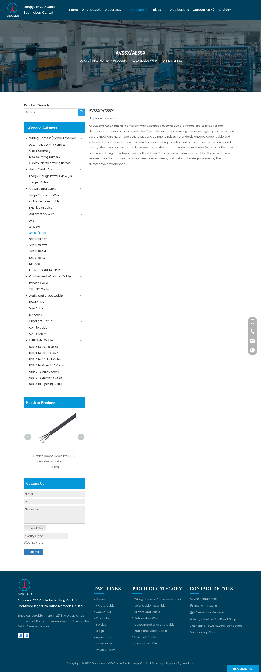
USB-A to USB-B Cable (43, 353)
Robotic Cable (38, 283)
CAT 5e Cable (38, 327)
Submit (34, 552)
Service (101, 624)
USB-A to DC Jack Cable (45, 359)
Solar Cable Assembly (45, 169)
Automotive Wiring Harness (47, 145)
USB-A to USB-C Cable (44, 347)
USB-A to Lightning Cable (45, 384)
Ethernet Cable (40, 321)
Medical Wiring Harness (44, 157)
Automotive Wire (41, 214)
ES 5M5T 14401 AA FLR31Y (45, 270)
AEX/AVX (35, 227)
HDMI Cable (36, 302)
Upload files (35, 528)
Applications (105, 637)
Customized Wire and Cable (50, 276)
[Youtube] (26, 635)
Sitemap (158, 663)
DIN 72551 (35, 264)
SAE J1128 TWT (38, 245)
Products (102, 618)
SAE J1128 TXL (37, 258)
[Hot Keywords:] (212, 9)
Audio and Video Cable (46, 296)
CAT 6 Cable (37, 334)
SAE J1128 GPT (38, 239)
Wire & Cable (105, 605)
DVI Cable (35, 314)
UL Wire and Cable (43, 189)
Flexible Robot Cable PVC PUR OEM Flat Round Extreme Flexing (54, 461)
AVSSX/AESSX (38, 233)
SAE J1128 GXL (37, 251)
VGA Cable (36, 308)
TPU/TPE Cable (39, 289)
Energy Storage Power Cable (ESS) (52, 176)
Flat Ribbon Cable (40, 208)
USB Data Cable (41, 340)
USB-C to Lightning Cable (46, 378)
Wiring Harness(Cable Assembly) (54, 138)
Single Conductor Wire (44, 195)
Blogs (100, 631)
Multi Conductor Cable (44, 201)
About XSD (103, 612)
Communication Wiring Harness (50, 163)
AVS (31, 221)
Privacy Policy (105, 650)
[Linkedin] (20, 635)
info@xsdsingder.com (208, 612)
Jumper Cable (38, 182)
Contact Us (104, 643)
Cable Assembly (40, 151)
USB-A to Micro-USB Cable (46, 365)
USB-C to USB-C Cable (44, 372)
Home (100, 599)
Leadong (188, 663)
